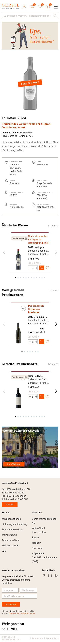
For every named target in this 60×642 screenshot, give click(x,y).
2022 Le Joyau (36, 247)
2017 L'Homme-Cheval (36, 316)
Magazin (36, 542)
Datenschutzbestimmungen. (22, 613)
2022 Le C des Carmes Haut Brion (38, 376)
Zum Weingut (14, 464)
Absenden (11, 604)
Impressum (37, 638)
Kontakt (10, 504)
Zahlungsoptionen (11, 518)
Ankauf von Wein (11, 540)
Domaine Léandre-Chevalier (17, 132)
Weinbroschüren (10, 545)
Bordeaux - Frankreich (38, 253)
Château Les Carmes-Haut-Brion (38, 379)
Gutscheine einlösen (12, 529)
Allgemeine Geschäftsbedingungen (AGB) (44, 557)
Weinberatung (9, 534)
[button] (55, 16)
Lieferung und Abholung (14, 524)
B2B (4, 550)
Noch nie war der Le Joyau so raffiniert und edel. (38, 239)
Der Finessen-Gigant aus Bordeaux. (36, 309)
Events (35, 537)
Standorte (37, 548)
